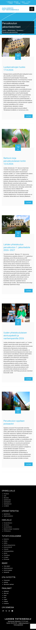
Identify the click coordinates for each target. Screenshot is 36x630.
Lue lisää (28, 116)
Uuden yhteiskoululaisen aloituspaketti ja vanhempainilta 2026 (15, 335)
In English (6, 557)
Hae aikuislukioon (8, 527)
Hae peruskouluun (8, 523)
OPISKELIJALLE (8, 491)
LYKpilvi (5, 599)
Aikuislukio (6, 497)
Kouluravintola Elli (8, 547)
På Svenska (6, 559)
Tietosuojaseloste (18, 625)
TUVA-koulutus (7, 531)
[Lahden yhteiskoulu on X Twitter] (6, 611)
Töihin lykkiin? (7, 566)
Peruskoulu (6, 493)
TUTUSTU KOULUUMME (11, 536)
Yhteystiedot (7, 580)
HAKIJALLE (7, 520)
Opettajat (6, 582)
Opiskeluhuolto (7, 499)
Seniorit (5, 553)
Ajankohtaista (7, 514)
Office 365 (6, 593)
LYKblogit (6, 601)
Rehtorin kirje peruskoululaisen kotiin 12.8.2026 (15, 161)
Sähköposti (6, 591)
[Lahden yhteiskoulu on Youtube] (12, 611)
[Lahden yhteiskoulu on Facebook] (3, 611)
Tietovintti (6, 549)
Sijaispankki (6, 572)
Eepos (5, 595)
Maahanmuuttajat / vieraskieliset (11, 529)
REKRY (5, 563)
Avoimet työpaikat (8, 570)
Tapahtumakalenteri (8, 516)
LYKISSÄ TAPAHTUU (10, 511)
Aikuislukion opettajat (9, 584)
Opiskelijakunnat (7, 504)
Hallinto (5, 543)
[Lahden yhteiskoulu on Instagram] (9, 611)
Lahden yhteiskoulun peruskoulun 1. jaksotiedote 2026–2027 (17, 247)
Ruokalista (6, 603)
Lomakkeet (6, 506)
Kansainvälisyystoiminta (9, 545)
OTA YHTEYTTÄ (8, 577)
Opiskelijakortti (7, 502)
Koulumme (6, 539)
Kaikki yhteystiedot (24, 623)
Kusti (5, 597)
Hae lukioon (6, 525)
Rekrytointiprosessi (8, 568)
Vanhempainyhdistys (9, 551)
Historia (5, 541)
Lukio (5, 495)
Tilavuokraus (7, 555)
